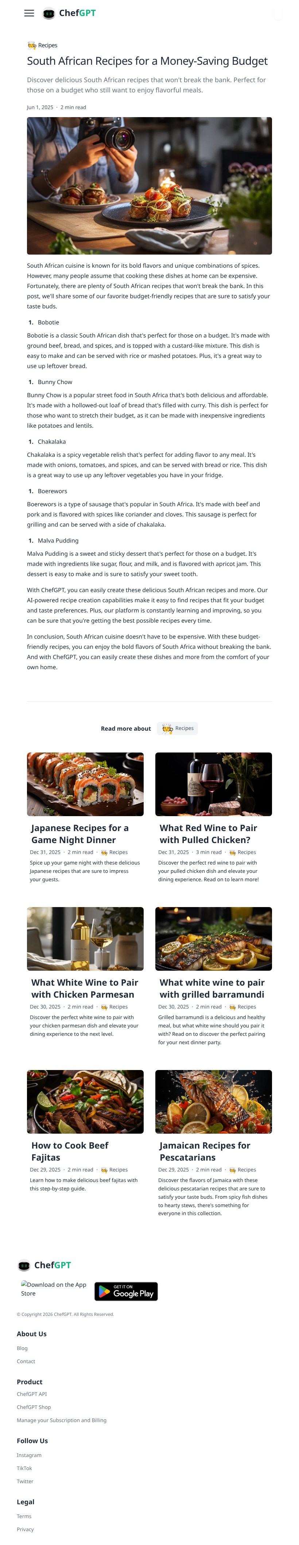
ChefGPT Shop (34, 1407)
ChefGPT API (32, 1394)
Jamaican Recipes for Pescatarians (205, 1151)
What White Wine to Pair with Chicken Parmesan (84, 989)
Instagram (29, 1455)
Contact (26, 1361)
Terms (24, 1516)
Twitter (25, 1481)
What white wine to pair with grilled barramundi (212, 989)
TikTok (24, 1468)
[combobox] (278, 13)
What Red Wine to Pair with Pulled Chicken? (208, 834)
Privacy (25, 1529)
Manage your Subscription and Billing (61, 1420)
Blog (22, 1348)
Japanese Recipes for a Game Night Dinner (80, 834)
